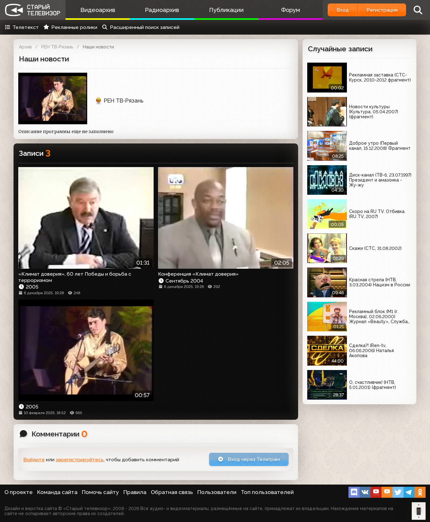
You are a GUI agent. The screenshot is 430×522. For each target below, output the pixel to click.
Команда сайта (57, 492)
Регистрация (382, 10)
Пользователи (216, 492)
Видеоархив (97, 10)
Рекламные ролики (74, 27)
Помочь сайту (100, 492)
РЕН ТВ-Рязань (57, 46)
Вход (343, 10)
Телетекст (26, 27)
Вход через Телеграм (253, 459)
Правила (134, 492)
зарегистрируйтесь (80, 460)
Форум (290, 10)
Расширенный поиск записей (144, 27)
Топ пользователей (267, 492)
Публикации (226, 10)
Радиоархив (162, 10)
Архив (25, 46)
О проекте (18, 492)
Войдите (34, 460)
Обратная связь (172, 492)
